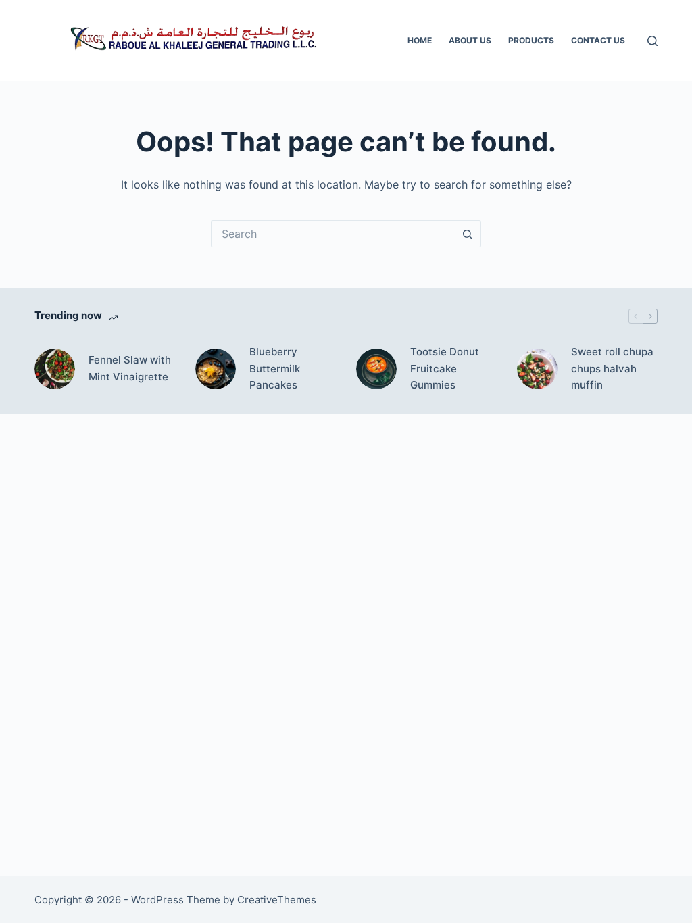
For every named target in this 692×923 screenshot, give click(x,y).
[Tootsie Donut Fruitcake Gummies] (376, 369)
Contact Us (598, 40)
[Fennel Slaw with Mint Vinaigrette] (54, 369)
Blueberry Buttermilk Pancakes (274, 368)
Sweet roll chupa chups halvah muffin (612, 368)
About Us (470, 40)
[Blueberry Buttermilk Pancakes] (215, 369)
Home (419, 40)
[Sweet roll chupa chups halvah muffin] (537, 369)
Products (531, 40)
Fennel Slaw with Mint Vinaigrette (130, 368)
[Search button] (467, 233)
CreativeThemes (276, 899)
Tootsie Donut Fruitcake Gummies (444, 368)
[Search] (652, 41)
